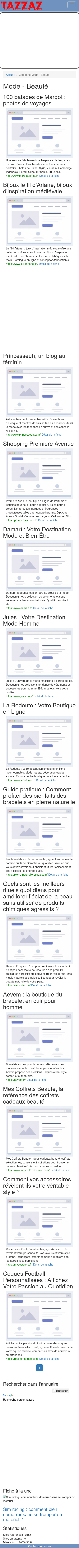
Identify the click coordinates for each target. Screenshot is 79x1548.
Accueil (10, 75)
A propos (45, 1546)
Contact (33, 1546)
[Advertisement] (39, 40)
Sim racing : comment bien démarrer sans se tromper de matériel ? (32, 1514)
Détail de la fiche (49, 176)
